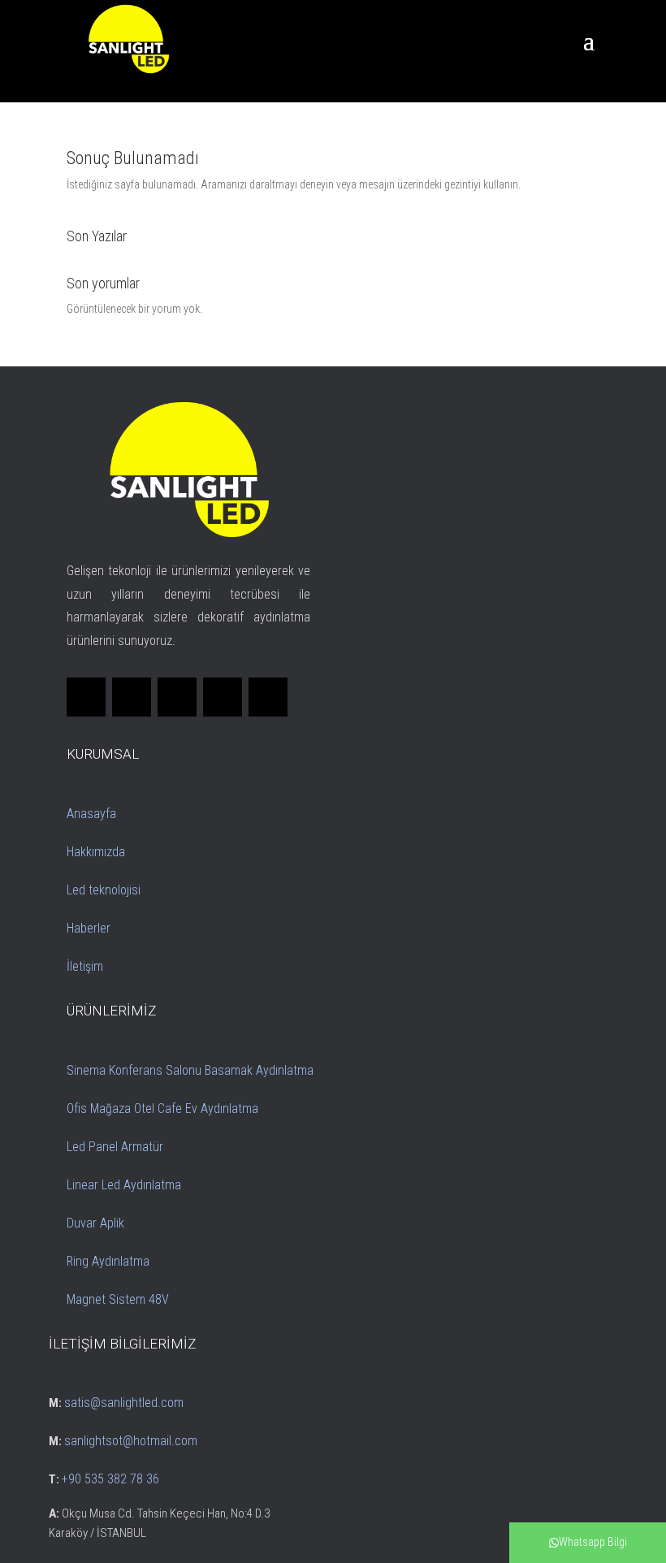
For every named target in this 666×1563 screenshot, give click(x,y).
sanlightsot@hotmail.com (130, 1440)
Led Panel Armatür (115, 1146)
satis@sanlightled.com (124, 1402)
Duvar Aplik (95, 1223)
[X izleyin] (131, 697)
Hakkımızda (96, 851)
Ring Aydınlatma (108, 1261)
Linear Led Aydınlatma (124, 1185)
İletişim (85, 966)
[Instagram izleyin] (222, 697)
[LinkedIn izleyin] (177, 697)
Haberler (88, 928)
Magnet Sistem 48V (118, 1299)
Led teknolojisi (104, 890)
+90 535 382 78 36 (110, 1479)
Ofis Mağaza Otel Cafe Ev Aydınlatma (162, 1108)
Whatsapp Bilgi (593, 1541)
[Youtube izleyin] (268, 697)
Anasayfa (91, 813)
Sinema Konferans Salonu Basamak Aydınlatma (190, 1070)
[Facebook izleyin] (86, 697)
